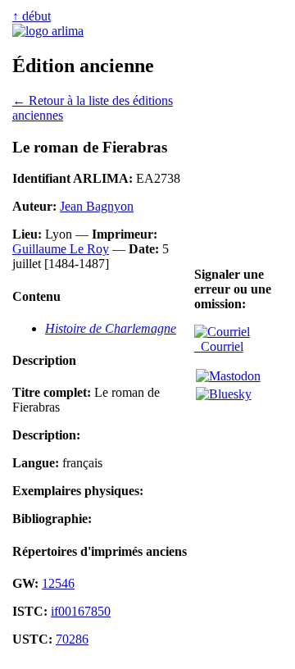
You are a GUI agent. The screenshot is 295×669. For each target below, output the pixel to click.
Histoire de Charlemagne (110, 328)
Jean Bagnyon (97, 206)
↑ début (31, 16)
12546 (58, 583)
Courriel (218, 346)
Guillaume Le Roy (60, 249)
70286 (72, 639)
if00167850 (81, 611)
